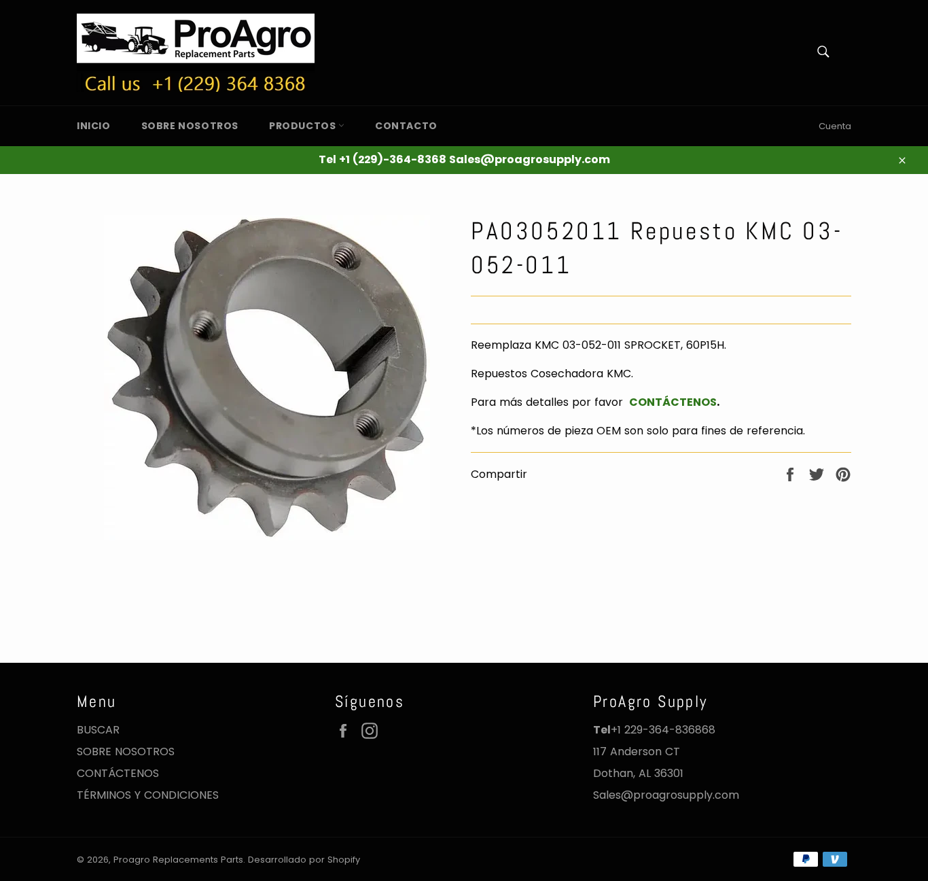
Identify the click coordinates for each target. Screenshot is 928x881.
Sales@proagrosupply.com (666, 795)
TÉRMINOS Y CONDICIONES (148, 795)
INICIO (94, 126)
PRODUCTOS (303, 126)
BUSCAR (98, 730)
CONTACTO (406, 126)
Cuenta (835, 126)
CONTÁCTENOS (671, 402)
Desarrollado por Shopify (304, 859)
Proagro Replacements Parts (178, 859)
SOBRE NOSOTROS (189, 126)
